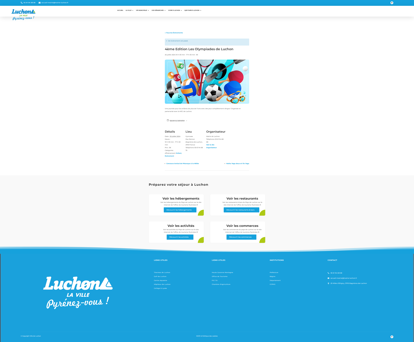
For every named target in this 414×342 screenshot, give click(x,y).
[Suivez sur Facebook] (391, 2)
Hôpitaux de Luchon (162, 284)
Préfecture (274, 272)
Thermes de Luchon (162, 272)
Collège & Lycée (160, 288)
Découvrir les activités (179, 237)
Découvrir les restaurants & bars (240, 210)
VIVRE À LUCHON (174, 10)
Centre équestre (160, 280)
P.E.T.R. (215, 280)
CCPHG (272, 284)
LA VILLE (128, 10)
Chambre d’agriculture (221, 284)
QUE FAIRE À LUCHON (191, 10)
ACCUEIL (120, 10)
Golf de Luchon (160, 276)
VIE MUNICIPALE (141, 10)
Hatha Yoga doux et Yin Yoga (237, 163)
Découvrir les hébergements (179, 210)
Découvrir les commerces (240, 237)
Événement (169, 156)
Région (272, 276)
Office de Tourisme (219, 276)
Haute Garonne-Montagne (222, 272)
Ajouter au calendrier (177, 121)
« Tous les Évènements (174, 33)
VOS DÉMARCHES (158, 10)
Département (275, 280)
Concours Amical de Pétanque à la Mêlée (182, 163)
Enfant (178, 153)
